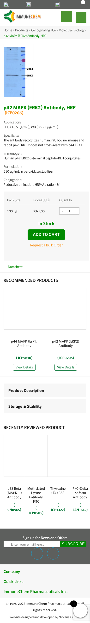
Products (21, 30)
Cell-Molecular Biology (68, 30)
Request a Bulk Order (46, 244)
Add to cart (46, 235)
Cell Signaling (40, 30)
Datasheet (15, 266)
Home (8, 30)
